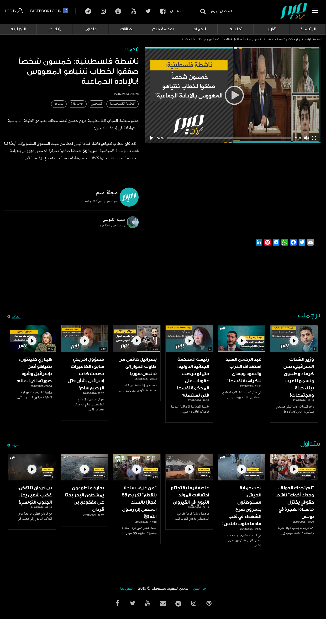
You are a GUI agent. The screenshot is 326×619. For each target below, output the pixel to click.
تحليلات (235, 29)
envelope (163, 603)
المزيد (16, 316)
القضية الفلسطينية (123, 104)
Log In (11, 11)
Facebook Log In (46, 11)
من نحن (199, 589)
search (202, 11)
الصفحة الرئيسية (311, 40)
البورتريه (18, 29)
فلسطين (96, 104)
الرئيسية (307, 29)
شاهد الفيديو (294, 338)
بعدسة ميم (163, 29)
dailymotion (118, 11)
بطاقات (126, 29)
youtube (133, 11)
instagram (103, 11)
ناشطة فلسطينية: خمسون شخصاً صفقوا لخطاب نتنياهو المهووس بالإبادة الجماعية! (232, 40)
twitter (148, 11)
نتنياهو (58, 104)
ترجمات (199, 29)
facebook (163, 11)
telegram (88, 11)
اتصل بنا (126, 589)
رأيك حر (54, 29)
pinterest (209, 603)
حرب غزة (77, 104)
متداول (90, 29)
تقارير (272, 29)
